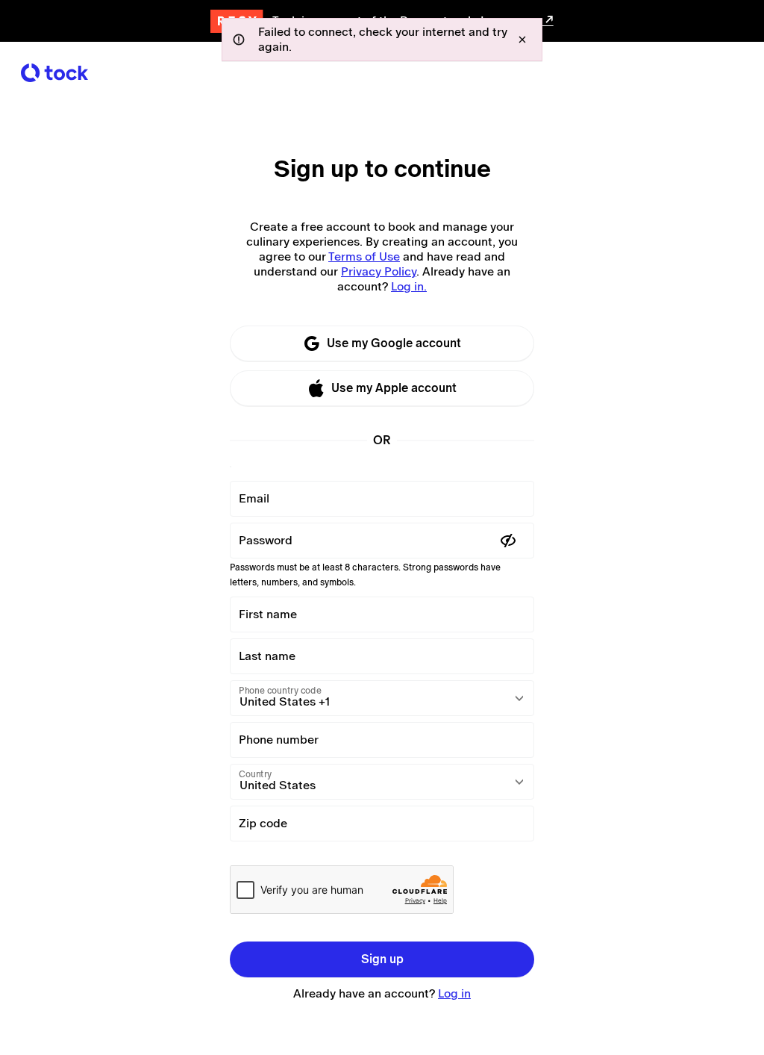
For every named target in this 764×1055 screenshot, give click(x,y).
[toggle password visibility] (508, 540)
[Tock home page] (54, 72)
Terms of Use (364, 256)
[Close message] (522, 39)
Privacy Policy (378, 271)
